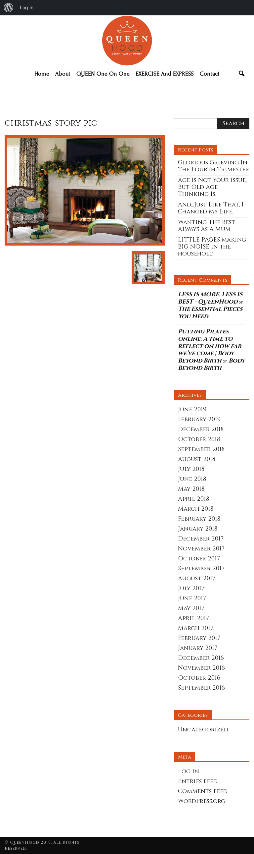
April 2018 (193, 499)
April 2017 (193, 618)
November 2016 (201, 668)
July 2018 (191, 469)
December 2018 (201, 429)
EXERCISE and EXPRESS (165, 74)
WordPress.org (201, 801)
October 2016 (199, 678)
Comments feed (203, 791)
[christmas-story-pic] (85, 244)
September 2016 (201, 688)
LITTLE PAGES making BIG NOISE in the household (212, 246)
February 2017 (199, 638)
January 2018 (197, 529)
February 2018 (199, 519)
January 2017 (197, 648)
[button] (241, 74)
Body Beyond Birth (211, 364)
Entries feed (198, 781)
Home (41, 74)
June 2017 (192, 598)
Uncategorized (203, 729)
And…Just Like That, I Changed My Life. (211, 208)
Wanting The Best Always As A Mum (206, 226)
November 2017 (201, 548)
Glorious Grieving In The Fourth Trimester (213, 166)
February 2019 (199, 419)
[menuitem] (8, 7)
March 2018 (195, 509)
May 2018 (191, 489)
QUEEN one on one (103, 74)
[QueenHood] (127, 41)
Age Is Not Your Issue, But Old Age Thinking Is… (212, 187)
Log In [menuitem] (26, 7)
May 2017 (191, 608)
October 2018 (199, 439)
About (62, 74)
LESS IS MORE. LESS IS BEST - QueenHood (210, 298)
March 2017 (195, 628)
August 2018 (196, 459)
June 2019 (192, 409)
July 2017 (191, 588)
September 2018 (201, 449)
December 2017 (201, 539)
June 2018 (192, 479)
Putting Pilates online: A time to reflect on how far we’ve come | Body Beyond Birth (209, 346)
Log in (188, 771)
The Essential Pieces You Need (210, 312)
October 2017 (199, 558)
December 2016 (201, 658)
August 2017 (196, 578)
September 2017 (201, 568)
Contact (210, 74)
